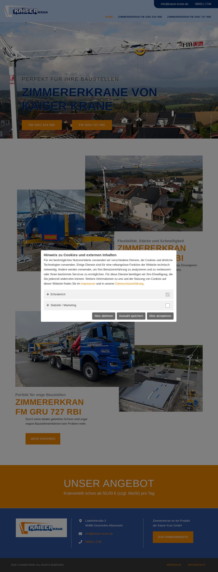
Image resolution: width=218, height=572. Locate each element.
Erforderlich (58, 294)
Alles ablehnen (103, 316)
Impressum (88, 283)
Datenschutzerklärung (129, 283)
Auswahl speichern (131, 316)
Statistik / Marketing (63, 305)
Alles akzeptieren (160, 316)
